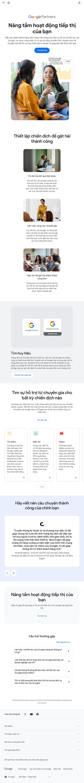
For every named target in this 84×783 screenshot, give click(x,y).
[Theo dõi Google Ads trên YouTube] (31, 714)
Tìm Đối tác (42, 420)
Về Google (22, 769)
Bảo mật (57, 769)
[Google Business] (8, 2)
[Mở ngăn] (3, 2)
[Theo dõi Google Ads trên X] (25, 714)
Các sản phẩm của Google (40, 769)
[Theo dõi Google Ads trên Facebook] (37, 714)
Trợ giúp (11, 777)
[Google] (8, 769)
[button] (42, 651)
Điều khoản (68, 769)
